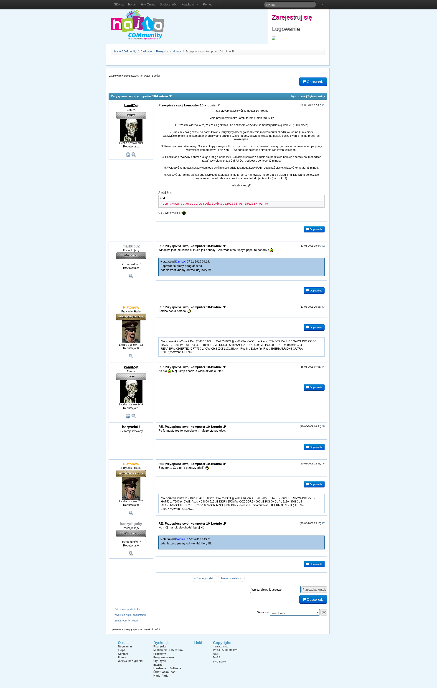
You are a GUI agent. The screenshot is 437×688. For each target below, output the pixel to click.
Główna (119, 4)
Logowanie (286, 28)
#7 (323, 523)
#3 (323, 306)
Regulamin (188, 4)
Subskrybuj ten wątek (126, 620)
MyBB (216, 657)
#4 (323, 366)
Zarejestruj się (292, 17)
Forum (132, 4)
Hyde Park (160, 675)
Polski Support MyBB (226, 650)
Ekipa (121, 650)
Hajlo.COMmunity (125, 51)
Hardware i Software (167, 668)
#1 (323, 105)
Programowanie (163, 657)
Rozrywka (162, 51)
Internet (158, 664)
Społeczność (168, 4)
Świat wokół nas (164, 672)
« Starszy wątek (204, 578)
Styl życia (160, 661)
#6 (323, 463)
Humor (177, 51)
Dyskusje (146, 51)
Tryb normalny (316, 96)
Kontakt (123, 653)
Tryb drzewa (298, 96)
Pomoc (207, 4)
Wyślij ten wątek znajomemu (130, 614)
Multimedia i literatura (168, 650)
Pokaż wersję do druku (127, 609)
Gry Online (148, 4)
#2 (323, 245)
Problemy (159, 653)
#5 (323, 426)
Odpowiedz (315, 229)
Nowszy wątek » (231, 578)
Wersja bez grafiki (130, 661)
